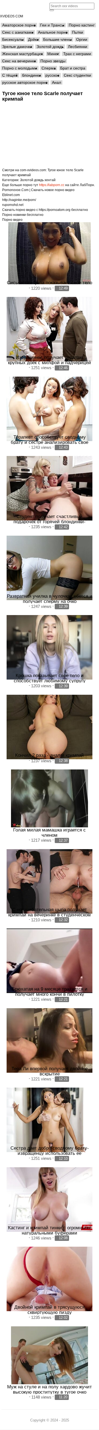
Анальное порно (53, 32)
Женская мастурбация (22, 54)
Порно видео (12, 220)
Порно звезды (52, 61)
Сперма (49, 68)
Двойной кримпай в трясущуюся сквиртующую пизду (49, 1310)
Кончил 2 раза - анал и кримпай (49, 755)
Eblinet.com (11, 195)
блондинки (31, 75)
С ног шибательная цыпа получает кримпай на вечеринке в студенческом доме (49, 914)
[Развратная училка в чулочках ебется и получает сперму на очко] (49, 568)
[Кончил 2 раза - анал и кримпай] (49, 727)
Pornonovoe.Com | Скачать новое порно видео (38, 190)
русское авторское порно (25, 82)
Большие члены (57, 39)
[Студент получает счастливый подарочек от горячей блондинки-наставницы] (49, 488)
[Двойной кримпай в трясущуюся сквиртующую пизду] (49, 1279)
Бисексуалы (13, 39)
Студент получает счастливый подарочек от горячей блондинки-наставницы (49, 521)
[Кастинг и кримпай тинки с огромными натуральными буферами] (49, 1199)
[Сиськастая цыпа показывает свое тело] (49, 253)
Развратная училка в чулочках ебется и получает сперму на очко (49, 599)
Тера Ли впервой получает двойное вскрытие (50, 1071)
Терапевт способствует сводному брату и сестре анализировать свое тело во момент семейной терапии (49, 442)
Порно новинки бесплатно (22, 215)
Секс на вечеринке (19, 61)
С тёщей (10, 75)
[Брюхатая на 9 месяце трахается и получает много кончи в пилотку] (49, 961)
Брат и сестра (72, 68)
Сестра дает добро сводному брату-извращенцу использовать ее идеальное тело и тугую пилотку (49, 1153)
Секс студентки (77, 75)
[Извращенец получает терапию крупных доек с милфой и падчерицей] (49, 329)
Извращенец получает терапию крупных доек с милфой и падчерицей (49, 360)
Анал (56, 82)
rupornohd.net (12, 205)
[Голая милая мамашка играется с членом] (49, 798)
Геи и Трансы (52, 25)
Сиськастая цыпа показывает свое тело (49, 282)
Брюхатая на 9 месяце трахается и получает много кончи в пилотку (49, 991)
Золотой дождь (50, 46)
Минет (53, 54)
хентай (50, 180)
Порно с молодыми (19, 68)
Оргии (81, 39)
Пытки (77, 32)
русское (52, 75)
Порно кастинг (82, 25)
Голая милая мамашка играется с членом (49, 832)
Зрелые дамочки (17, 46)
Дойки (33, 39)
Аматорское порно (19, 25)
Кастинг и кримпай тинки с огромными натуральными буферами (49, 1230)
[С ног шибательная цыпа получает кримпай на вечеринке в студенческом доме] (49, 881)
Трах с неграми (77, 54)
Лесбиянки (77, 46)
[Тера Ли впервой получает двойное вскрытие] (49, 1040)
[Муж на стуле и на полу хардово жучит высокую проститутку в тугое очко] (49, 1355)
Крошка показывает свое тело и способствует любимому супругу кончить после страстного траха (50, 680)
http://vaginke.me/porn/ (19, 200)
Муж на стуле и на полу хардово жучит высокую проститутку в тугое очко (49, 1389)
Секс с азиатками (18, 32)
